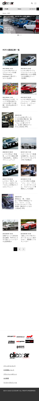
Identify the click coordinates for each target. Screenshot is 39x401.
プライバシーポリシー (10, 374)
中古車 (6, 9)
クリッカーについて (10, 366)
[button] (38, 9)
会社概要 (6, 378)
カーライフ (32, 9)
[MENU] (35, 3)
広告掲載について (9, 370)
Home (19, 9)
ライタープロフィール (10, 382)
